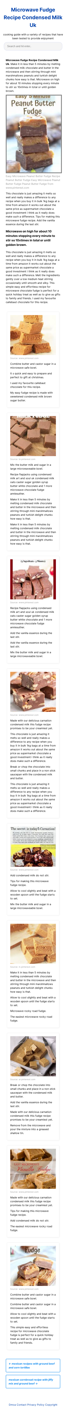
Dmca (12, 1404)
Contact (21, 1404)
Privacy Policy (35, 1404)
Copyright (51, 1404)
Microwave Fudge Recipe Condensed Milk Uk (33, 17)
